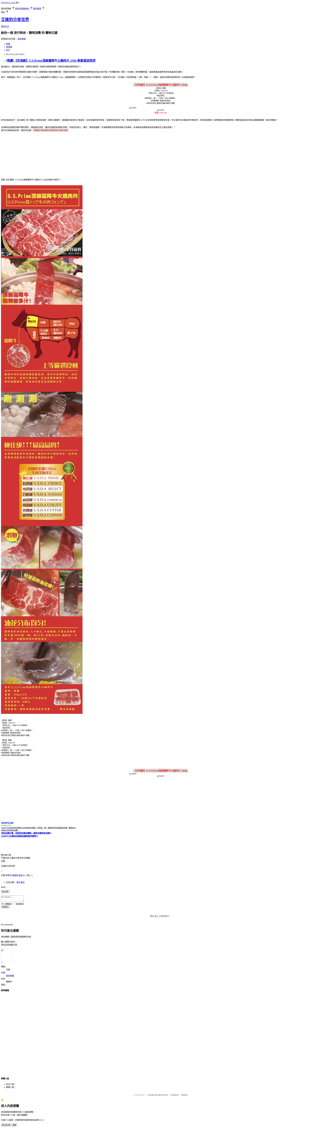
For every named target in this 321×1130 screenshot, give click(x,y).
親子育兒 (21, 882)
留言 (21, 875)
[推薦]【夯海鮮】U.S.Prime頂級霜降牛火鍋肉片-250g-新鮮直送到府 (51, 60)
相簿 (8, 44)
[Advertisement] (160, 153)
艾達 (3, 861)
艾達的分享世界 (15, 19)
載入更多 (5, 892)
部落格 (9, 47)
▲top (3, 887)
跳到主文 (5, 26)
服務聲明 (184, 1095)
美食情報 (22, 39)
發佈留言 (5, 907)
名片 (8, 50)
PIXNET (142, 1095)
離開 (14, 1125)
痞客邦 (15, 875)
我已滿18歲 (6, 1125)
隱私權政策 (175, 1095)
